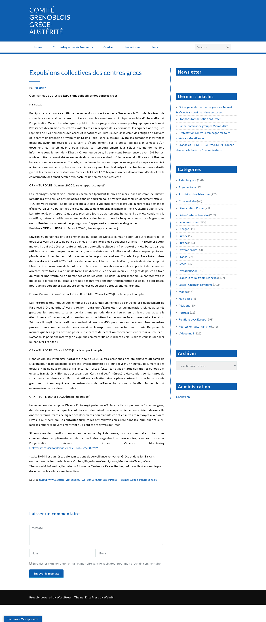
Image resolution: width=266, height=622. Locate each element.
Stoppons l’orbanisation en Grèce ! (200, 118)
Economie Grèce (189, 222)
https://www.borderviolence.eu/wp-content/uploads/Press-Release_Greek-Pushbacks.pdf (99, 479)
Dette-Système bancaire (194, 215)
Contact (109, 47)
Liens (154, 47)
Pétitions (184, 305)
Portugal (184, 312)
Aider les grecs (188, 180)
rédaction (40, 87)
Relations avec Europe (192, 319)
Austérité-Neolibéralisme (194, 194)
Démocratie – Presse (191, 208)
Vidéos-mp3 (186, 333)
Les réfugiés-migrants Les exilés (198, 277)
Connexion (183, 396)
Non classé (185, 298)
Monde (183, 291)
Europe (183, 236)
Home (38, 47)
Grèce (182, 263)
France (183, 256)
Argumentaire (187, 187)
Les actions (133, 47)
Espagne (184, 228)
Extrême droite (188, 249)
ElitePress (92, 597)
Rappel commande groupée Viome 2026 (203, 126)
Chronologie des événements (73, 47)
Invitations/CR (188, 270)
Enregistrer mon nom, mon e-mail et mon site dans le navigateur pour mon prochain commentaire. (96, 563)
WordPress (64, 597)
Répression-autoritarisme (195, 326)
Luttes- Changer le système (195, 284)
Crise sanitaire (188, 201)
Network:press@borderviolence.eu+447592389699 (63, 448)
